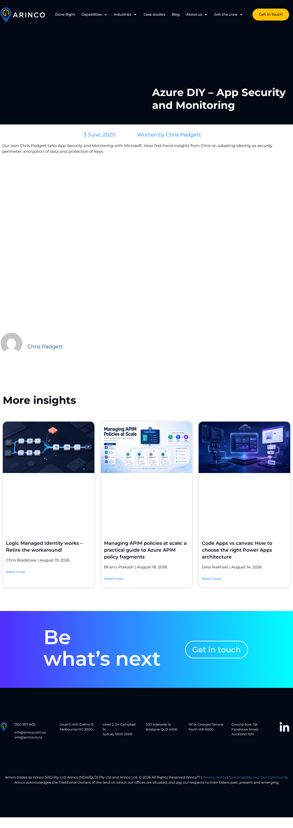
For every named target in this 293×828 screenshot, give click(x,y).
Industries (122, 14)
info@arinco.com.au (30, 732)
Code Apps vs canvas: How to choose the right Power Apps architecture (237, 550)
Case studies (154, 14)
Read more (15, 572)
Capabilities (92, 14)
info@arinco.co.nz (28, 737)
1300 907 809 (24, 724)
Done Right (65, 14)
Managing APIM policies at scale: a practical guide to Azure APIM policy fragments (145, 550)
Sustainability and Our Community (258, 777)
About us (194, 14)
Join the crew (225, 14)
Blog (176, 14)
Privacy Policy (214, 777)
